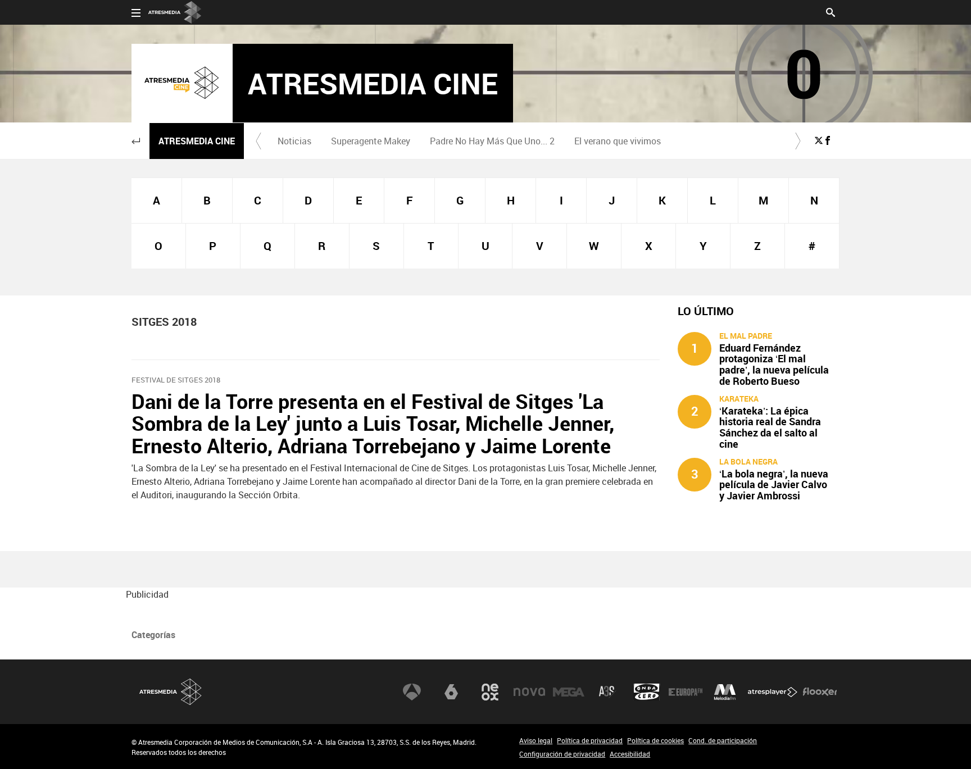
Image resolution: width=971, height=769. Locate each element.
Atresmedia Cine (196, 141)
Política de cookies (655, 740)
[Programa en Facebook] (827, 140)
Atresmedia (170, 692)
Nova (529, 692)
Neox (490, 692)
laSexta (451, 692)
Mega (569, 692)
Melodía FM (725, 692)
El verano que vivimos (617, 141)
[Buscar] (831, 11)
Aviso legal (535, 740)
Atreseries (607, 692)
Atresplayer (772, 692)
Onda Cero (647, 692)
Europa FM (685, 692)
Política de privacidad (590, 740)
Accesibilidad (630, 753)
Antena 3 (412, 692)
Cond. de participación (722, 740)
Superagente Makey (370, 141)
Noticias (294, 141)
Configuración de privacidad (562, 753)
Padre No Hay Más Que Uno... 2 (492, 141)
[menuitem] (294, 141)
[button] (135, 140)
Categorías (153, 635)
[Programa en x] (818, 140)
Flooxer (820, 692)
